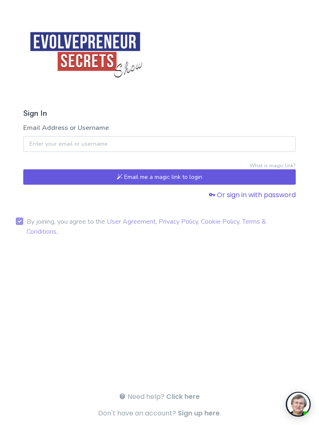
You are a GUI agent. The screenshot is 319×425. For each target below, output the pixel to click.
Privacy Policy (178, 221)
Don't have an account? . (159, 413)
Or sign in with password (255, 195)
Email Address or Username (66, 127)
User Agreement (131, 221)
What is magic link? (273, 165)
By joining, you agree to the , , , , (146, 226)
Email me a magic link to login (162, 177)
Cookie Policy (220, 221)
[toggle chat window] (298, 404)
